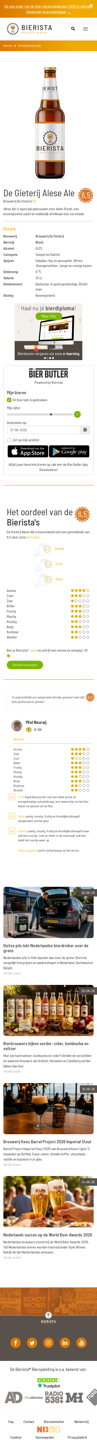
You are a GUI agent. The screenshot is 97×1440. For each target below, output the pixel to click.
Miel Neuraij (36, 722)
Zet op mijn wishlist (26, 440)
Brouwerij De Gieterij (50, 236)
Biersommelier (54, 1421)
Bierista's (33, 537)
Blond (39, 242)
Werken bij (81, 1421)
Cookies (16, 1437)
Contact (28, 1421)
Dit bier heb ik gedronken (30, 400)
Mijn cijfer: (14, 408)
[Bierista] (25, 29)
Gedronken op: (17, 423)
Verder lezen (12, 973)
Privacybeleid (77, 1437)
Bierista (7, 45)
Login (33, 650)
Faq (11, 1421)
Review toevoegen (25, 665)
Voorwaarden (44, 1437)
